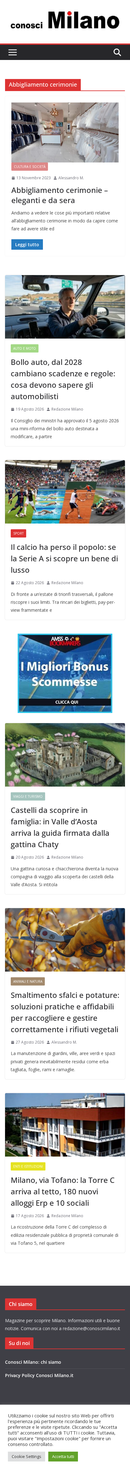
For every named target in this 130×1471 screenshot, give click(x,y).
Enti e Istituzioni (28, 1166)
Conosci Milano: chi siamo (33, 1362)
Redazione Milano (67, 409)
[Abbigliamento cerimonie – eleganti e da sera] (65, 132)
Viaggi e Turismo (28, 796)
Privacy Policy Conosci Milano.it (39, 1375)
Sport (18, 533)
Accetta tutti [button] (63, 1456)
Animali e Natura (27, 981)
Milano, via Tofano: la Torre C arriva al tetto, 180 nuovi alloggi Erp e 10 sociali (63, 1191)
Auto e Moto (24, 348)
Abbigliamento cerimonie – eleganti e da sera (59, 195)
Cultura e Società (29, 166)
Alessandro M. (71, 178)
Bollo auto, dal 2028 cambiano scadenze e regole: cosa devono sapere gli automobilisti (63, 379)
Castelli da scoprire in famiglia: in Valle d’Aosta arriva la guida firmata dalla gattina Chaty (60, 827)
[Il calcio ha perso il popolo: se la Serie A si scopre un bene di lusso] (65, 492)
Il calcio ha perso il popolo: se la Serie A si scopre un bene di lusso (64, 558)
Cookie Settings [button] (26, 1456)
